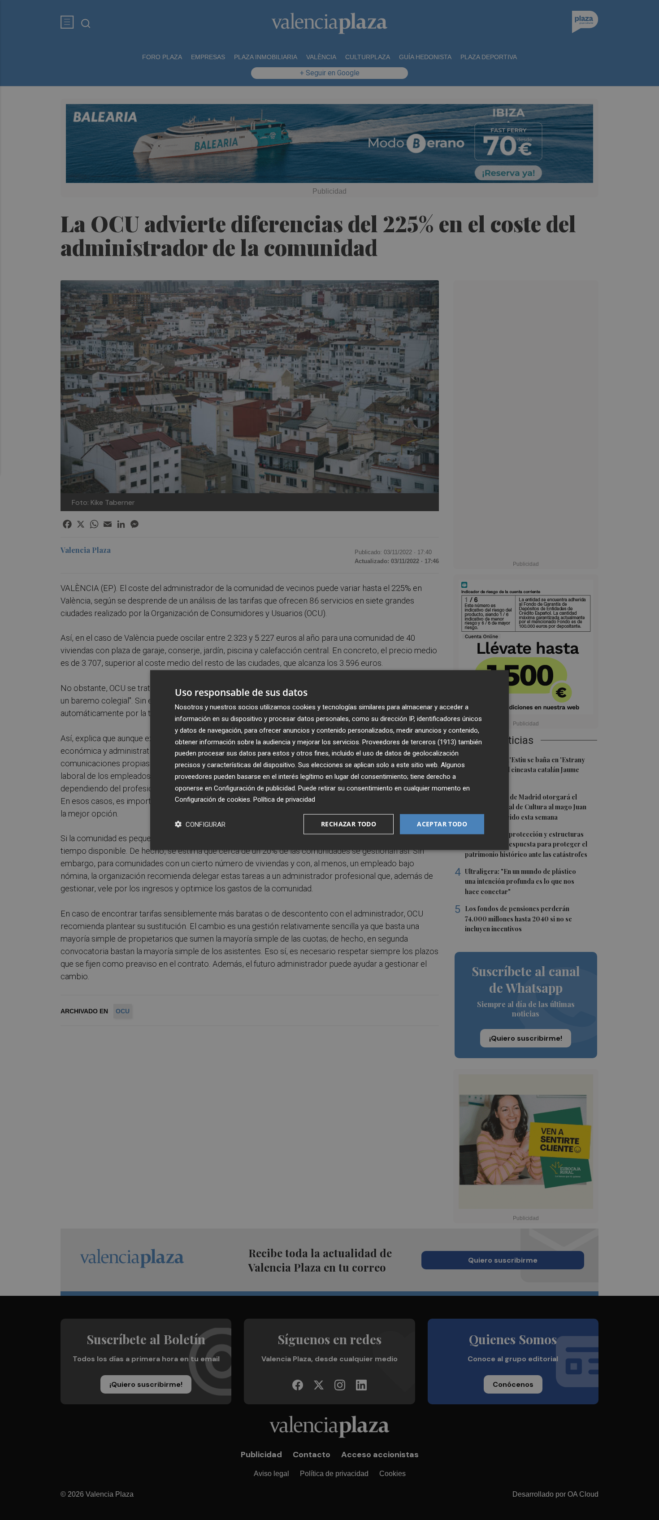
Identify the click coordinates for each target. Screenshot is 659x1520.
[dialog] (329, 760)
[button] (200, 824)
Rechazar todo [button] (348, 824)
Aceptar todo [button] (442, 824)
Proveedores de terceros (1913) (409, 742)
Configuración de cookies (212, 799)
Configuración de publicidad (254, 788)
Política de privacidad (284, 799)
